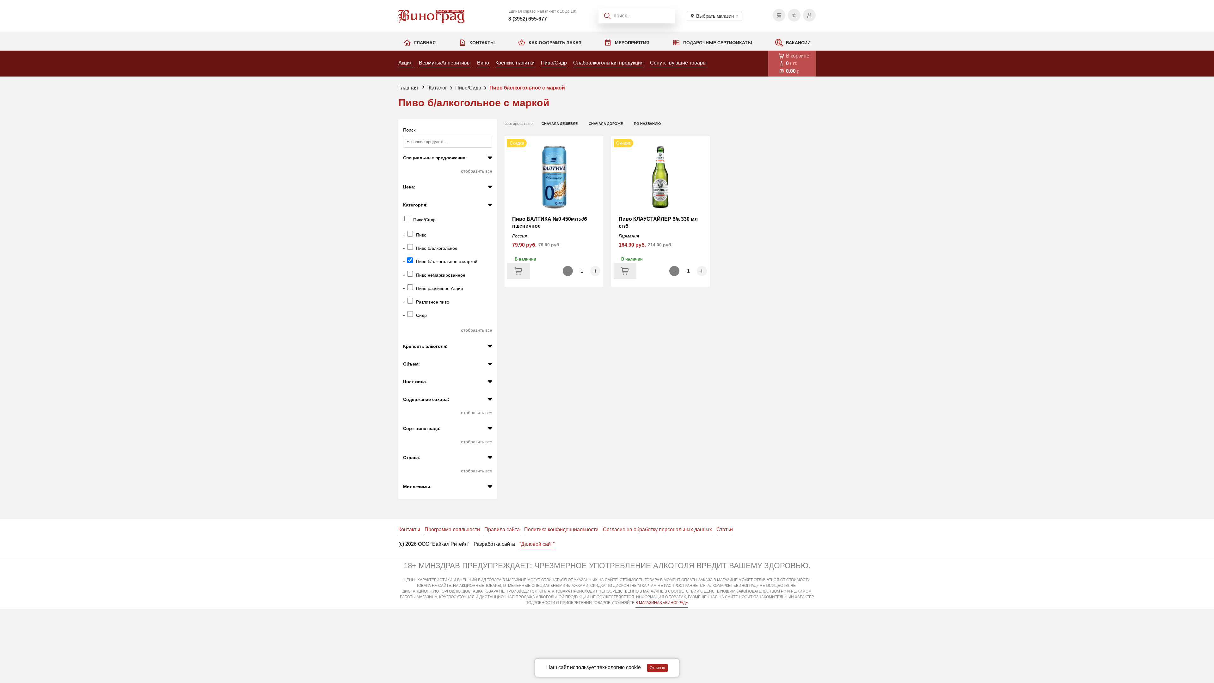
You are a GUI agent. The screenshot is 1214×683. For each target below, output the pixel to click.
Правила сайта (502, 529)
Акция (405, 62)
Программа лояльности (452, 529)
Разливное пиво (432, 302)
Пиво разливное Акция (439, 288)
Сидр (421, 315)
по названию (647, 124)
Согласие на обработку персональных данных (657, 529)
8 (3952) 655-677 (527, 19)
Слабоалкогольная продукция (608, 62)
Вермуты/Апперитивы (445, 62)
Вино (483, 62)
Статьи (724, 529)
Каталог (438, 87)
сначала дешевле (560, 124)
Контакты (482, 42)
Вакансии (798, 42)
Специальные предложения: (435, 157)
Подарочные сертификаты (717, 42)
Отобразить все (476, 171)
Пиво (421, 234)
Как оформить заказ (555, 42)
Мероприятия (632, 42)
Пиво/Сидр (554, 62)
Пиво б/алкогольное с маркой (527, 87)
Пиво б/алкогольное (436, 248)
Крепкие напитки (515, 62)
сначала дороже (606, 124)
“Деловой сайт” (537, 544)
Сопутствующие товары (678, 62)
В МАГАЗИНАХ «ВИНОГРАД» (661, 602)
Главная (425, 42)
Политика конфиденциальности (561, 529)
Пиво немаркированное (440, 275)
